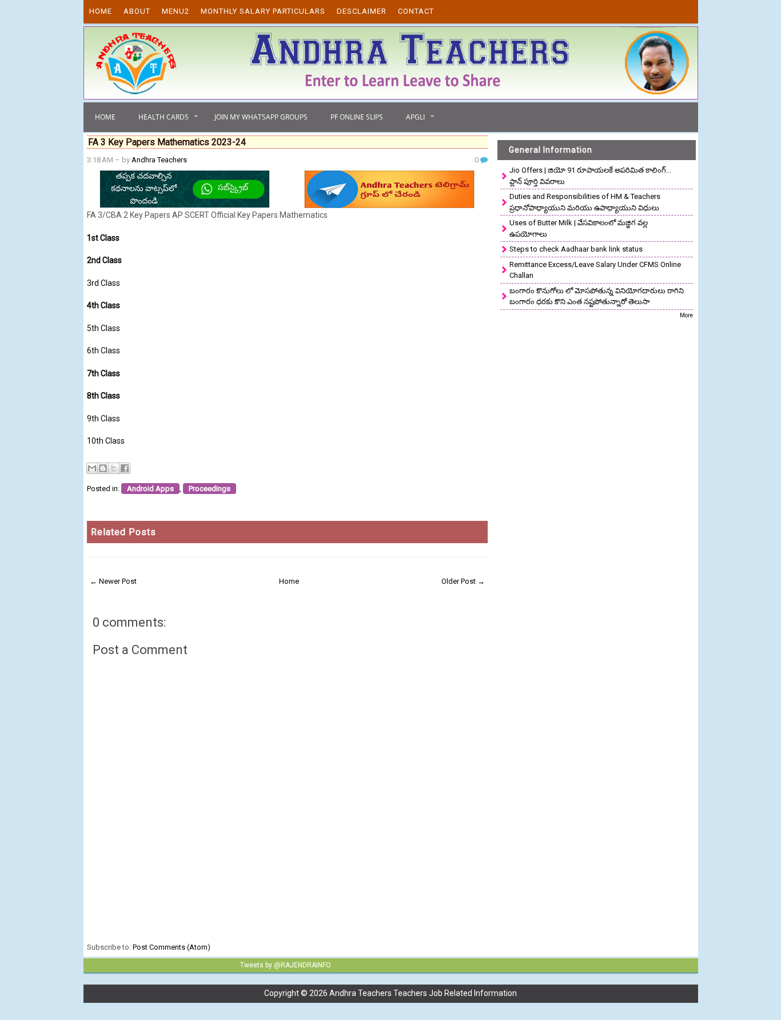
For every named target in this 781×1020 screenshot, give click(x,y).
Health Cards (163, 117)
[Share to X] (113, 468)
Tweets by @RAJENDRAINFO (285, 965)
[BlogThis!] (103, 468)
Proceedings (209, 488)
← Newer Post (113, 581)
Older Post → (463, 581)
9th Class (103, 418)
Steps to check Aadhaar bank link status (576, 249)
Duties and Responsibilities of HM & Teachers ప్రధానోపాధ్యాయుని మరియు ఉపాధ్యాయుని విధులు (584, 202)
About (136, 11)
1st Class (104, 237)
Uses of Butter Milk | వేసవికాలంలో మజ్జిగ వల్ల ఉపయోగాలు (578, 228)
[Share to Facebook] (124, 468)
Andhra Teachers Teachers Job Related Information (423, 993)
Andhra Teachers (159, 160)
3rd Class (103, 283)
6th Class (103, 350)
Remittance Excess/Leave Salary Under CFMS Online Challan (595, 270)
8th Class (103, 395)
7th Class (103, 373)
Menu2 (175, 11)
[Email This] (92, 468)
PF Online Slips (356, 117)
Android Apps (150, 488)
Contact (416, 11)
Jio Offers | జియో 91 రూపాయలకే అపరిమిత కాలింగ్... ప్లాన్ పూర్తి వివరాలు (590, 176)
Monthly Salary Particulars (263, 11)
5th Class (103, 328)
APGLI (415, 117)
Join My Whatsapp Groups (261, 117)
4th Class (103, 305)
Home (100, 11)
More (686, 315)
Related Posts (123, 532)
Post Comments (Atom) (171, 947)
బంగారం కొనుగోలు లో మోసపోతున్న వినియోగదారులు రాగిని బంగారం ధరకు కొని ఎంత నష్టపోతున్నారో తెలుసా (596, 296)
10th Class (106, 440)
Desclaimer (361, 11)
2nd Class (104, 260)
